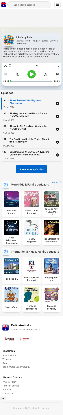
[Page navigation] (57, 5)
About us (6, 389)
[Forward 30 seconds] (45, 74)
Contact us (7, 393)
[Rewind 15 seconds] (17, 74)
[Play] (31, 74)
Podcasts (6, 30)
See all (55, 182)
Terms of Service (10, 385)
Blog (4, 363)
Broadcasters (9, 355)
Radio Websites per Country (16, 366)
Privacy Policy (9, 381)
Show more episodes (31, 169)
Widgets (6, 359)
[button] (37, 66)
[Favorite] (10, 66)
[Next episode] (57, 74)
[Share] (5, 66)
